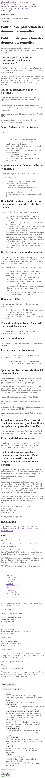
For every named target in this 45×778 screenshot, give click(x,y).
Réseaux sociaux (12, 737)
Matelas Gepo (6, 11)
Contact (9, 584)
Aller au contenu (22, 9)
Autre (8, 700)
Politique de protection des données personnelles (18, 656)
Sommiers (10, 590)
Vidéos (8, 755)
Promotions (10, 579)
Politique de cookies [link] (8, 685)
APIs (8, 693)
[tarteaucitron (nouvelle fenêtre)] (8, 771)
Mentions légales (12, 586)
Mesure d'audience (12, 720)
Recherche (5, 21)
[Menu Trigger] (39, 5)
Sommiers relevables (14, 594)
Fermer (4, 666)
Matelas (9, 588)
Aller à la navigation (8, 9)
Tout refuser (17, 689)
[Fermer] (2, 664)
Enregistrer (5, 773)
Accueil (4, 6)
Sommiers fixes (12, 592)
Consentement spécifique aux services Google (22, 711)
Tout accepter (6, 689)
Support (9, 746)
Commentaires (11, 704)
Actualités (10, 582)
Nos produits (11, 577)
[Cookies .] (6, 776)
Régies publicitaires (13, 728)
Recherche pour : (7, 19)
